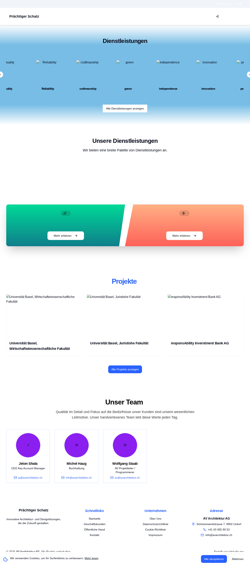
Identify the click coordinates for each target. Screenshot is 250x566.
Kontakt (94, 535)
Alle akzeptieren (214, 559)
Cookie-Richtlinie (155, 529)
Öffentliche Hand (94, 529)
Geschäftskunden (94, 524)
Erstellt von (229, 551)
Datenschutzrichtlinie (155, 524)
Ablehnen (238, 559)
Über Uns (155, 518)
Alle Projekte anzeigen (125, 369)
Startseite (94, 518)
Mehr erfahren (62, 235)
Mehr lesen (91, 558)
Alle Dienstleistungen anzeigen (125, 108)
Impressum (155, 535)
